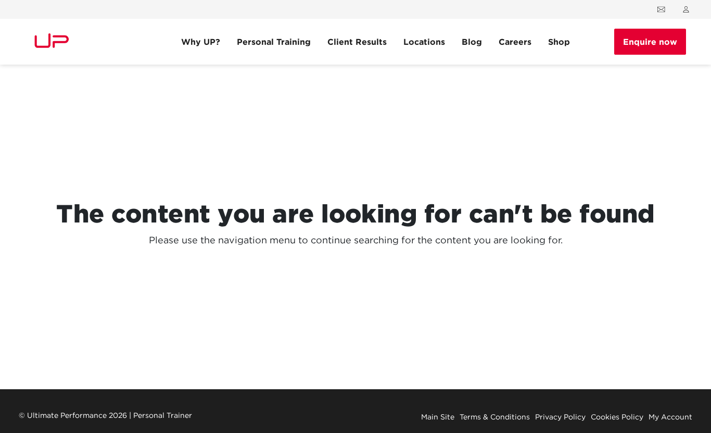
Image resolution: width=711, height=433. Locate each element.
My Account (670, 417)
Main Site (437, 417)
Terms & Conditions (495, 417)
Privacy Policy (560, 417)
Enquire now (650, 41)
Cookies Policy (617, 417)
